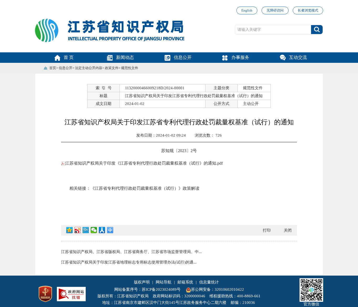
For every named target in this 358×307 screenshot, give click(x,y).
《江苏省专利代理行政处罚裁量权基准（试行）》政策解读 (144, 188)
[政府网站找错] (71, 293)
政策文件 (111, 68)
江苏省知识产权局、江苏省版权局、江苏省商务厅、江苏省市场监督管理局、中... (131, 252)
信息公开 (183, 57)
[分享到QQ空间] (69, 230)
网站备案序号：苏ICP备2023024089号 (147, 289)
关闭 (288, 230)
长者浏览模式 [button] (308, 10)
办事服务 (240, 57)
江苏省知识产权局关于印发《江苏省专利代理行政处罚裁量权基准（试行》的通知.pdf (144, 163)
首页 (52, 68)
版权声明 (142, 282)
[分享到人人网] (102, 230)
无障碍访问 (275, 10)
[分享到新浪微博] (77, 230)
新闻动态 (125, 57)
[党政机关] (45, 293)
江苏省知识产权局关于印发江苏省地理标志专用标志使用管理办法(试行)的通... (129, 262)
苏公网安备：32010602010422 (217, 289)
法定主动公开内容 (88, 68)
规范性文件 (129, 68)
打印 (267, 230)
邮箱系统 (185, 282)
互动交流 (298, 57)
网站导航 (163, 282)
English (246, 10)
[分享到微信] (94, 230)
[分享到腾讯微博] (86, 230)
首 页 (69, 57)
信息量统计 (209, 282)
